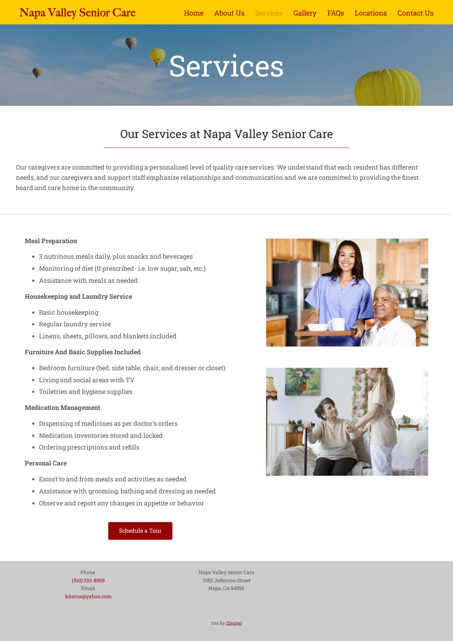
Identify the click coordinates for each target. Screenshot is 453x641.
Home (193, 12)
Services (269, 12)
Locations (371, 12)
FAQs (335, 12)
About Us (229, 12)
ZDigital (234, 623)
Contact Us (415, 12)
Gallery (305, 12)
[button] (140, 531)
